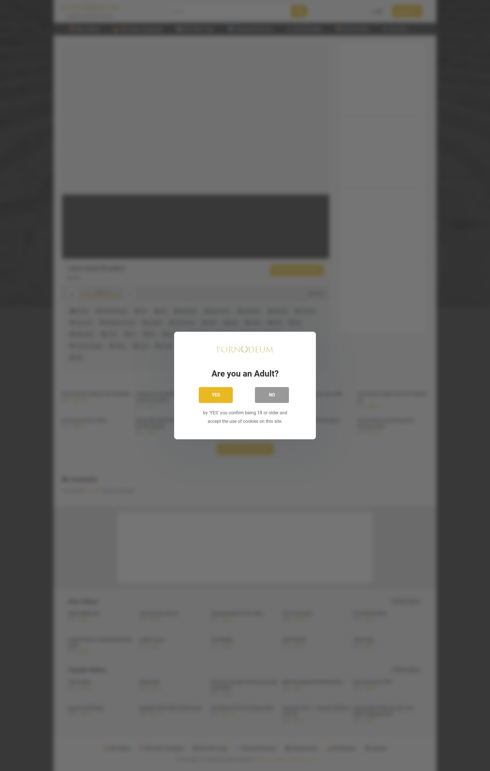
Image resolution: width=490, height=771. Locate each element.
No (272, 395)
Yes (216, 395)
